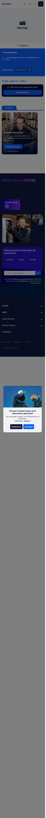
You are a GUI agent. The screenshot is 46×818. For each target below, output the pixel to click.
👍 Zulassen (29, 427)
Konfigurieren (16, 427)
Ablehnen (26, 421)
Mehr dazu (18, 421)
